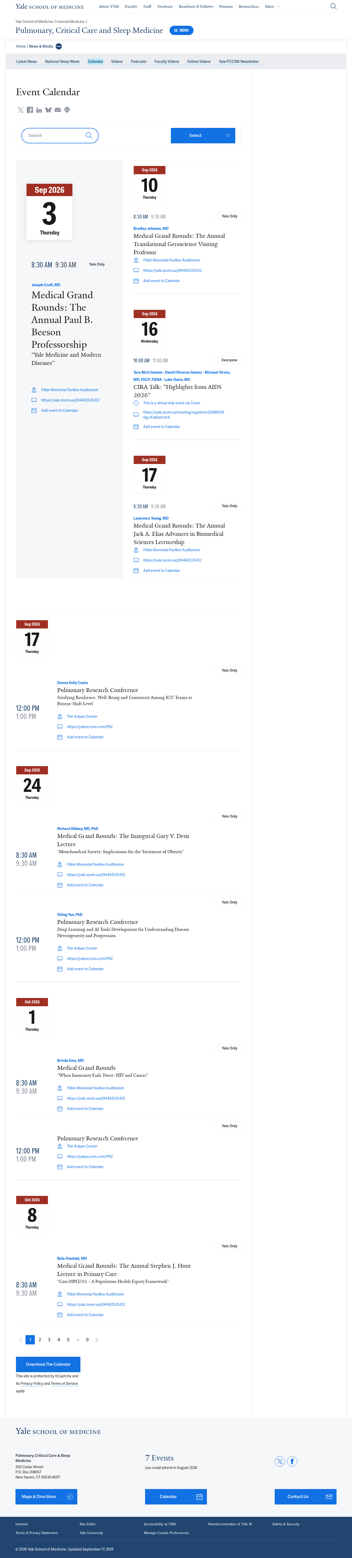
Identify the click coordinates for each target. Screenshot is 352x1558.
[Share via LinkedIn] (39, 110)
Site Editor (88, 1524)
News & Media (41, 46)
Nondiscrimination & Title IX (230, 1524)
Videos (117, 61)
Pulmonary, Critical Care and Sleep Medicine (89, 30)
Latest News (26, 61)
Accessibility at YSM (159, 1524)
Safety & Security (285, 1524)
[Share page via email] (58, 110)
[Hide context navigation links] (59, 46)
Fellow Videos (199, 61)
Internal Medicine (70, 22)
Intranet (21, 1524)
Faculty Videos (167, 61)
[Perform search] (333, 6)
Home (21, 46)
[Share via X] (21, 110)
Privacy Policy (32, 1383)
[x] (280, 1461)
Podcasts (138, 61)
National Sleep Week (62, 61)
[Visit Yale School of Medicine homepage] (57, 1432)
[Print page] (67, 110)
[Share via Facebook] (30, 110)
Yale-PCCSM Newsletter (239, 61)
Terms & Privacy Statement (36, 1533)
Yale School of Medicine (34, 22)
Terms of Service (64, 1383)
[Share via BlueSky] (48, 110)
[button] (30, 1339)
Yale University (91, 1533)
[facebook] (292, 1461)
